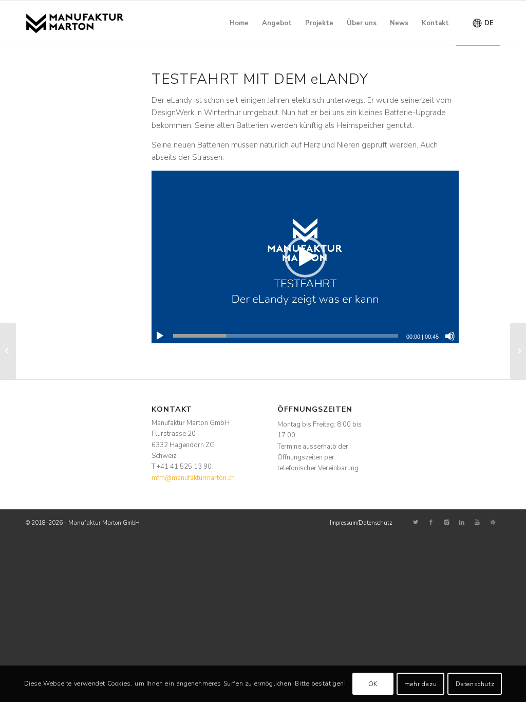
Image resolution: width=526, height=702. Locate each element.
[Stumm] (450, 336)
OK (373, 684)
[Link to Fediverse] (492, 522)
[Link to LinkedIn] (461, 522)
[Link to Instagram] (446, 522)
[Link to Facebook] (431, 522)
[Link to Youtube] (477, 522)
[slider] (286, 336)
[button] (305, 257)
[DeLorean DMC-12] (518, 351)
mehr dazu (420, 684)
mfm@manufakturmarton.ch (193, 478)
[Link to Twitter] (415, 522)
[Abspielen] (160, 336)
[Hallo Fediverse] (8, 351)
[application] (305, 257)
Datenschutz (475, 684)
